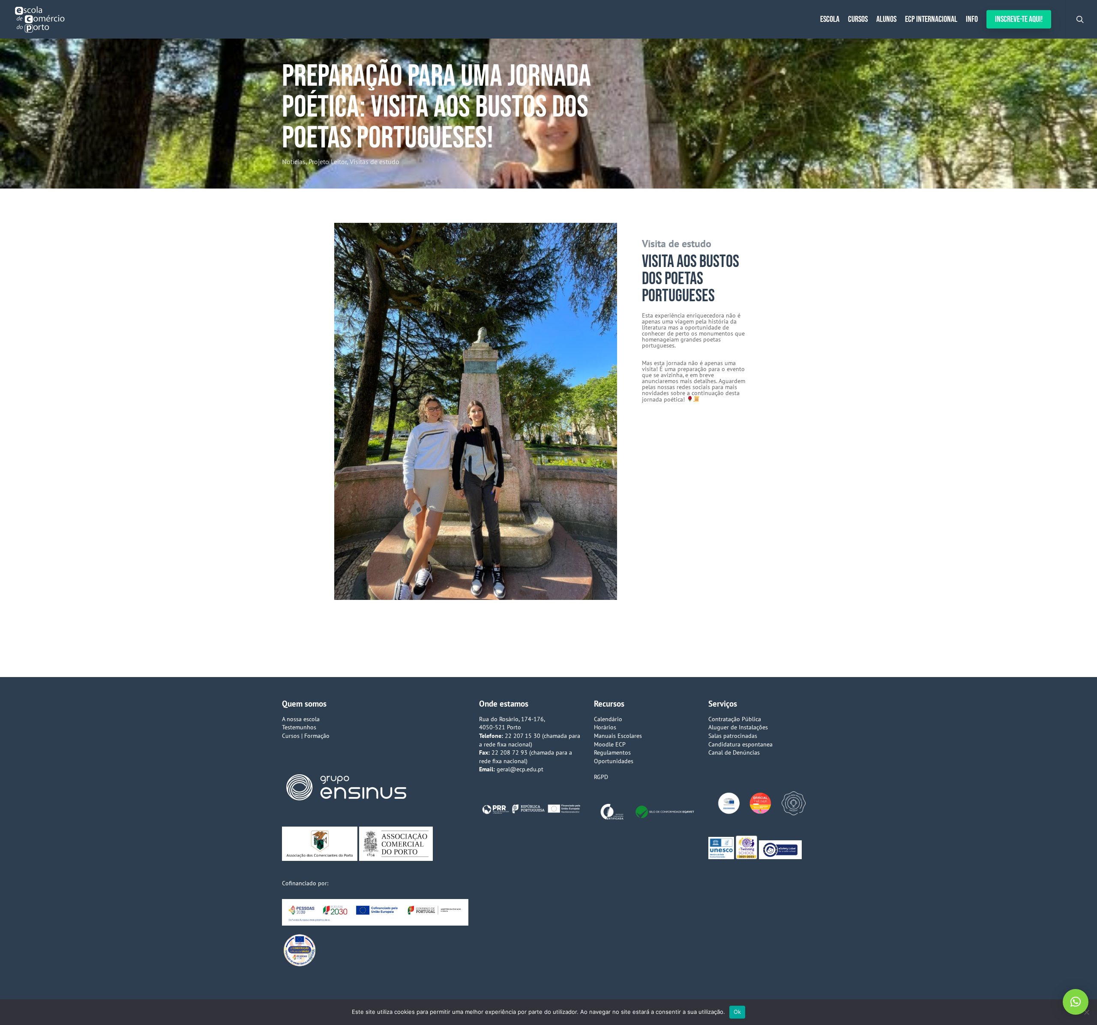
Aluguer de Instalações (738, 727)
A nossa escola (301, 719)
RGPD (601, 777)
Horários (605, 727)
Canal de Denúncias (734, 752)
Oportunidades (613, 761)
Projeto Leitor (328, 161)
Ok (737, 1011)
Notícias (294, 161)
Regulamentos (612, 752)
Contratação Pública (734, 719)
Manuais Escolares (618, 736)
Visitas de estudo (374, 161)
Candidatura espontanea (740, 744)
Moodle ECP (610, 744)
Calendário (608, 719)
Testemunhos (299, 727)
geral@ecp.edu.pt (520, 769)
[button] (1075, 1002)
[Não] (1086, 1012)
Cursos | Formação (306, 736)
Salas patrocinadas (732, 736)
